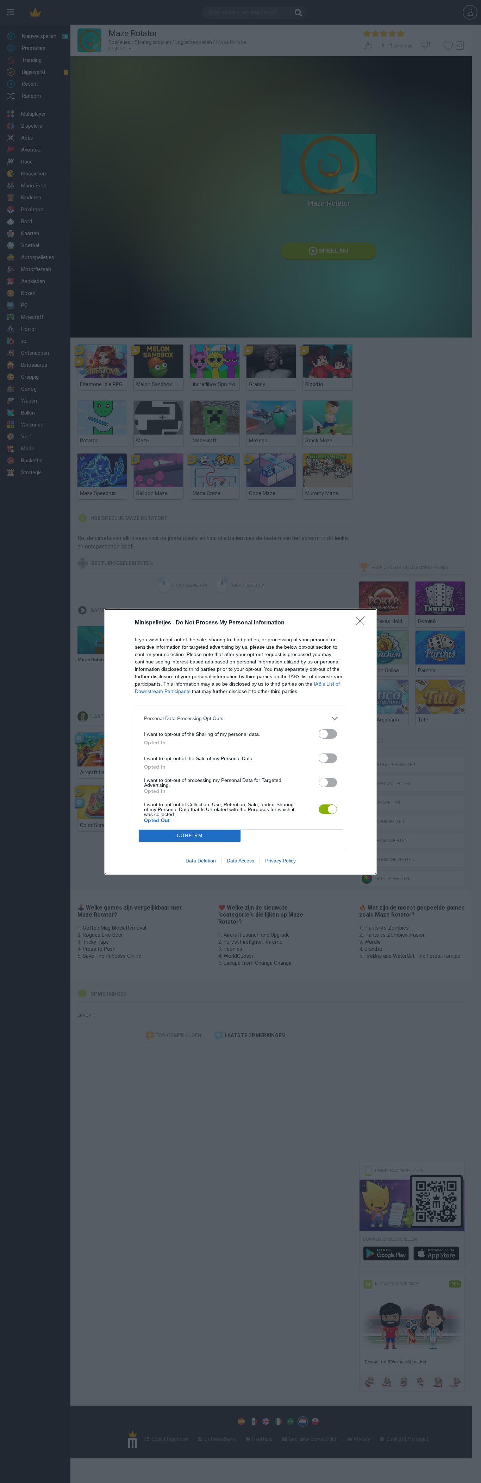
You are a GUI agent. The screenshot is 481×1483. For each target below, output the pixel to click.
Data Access (240, 861)
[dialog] (240, 741)
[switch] (328, 734)
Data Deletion (201, 861)
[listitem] (240, 718)
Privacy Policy (280, 861)
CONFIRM (190, 835)
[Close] (362, 623)
